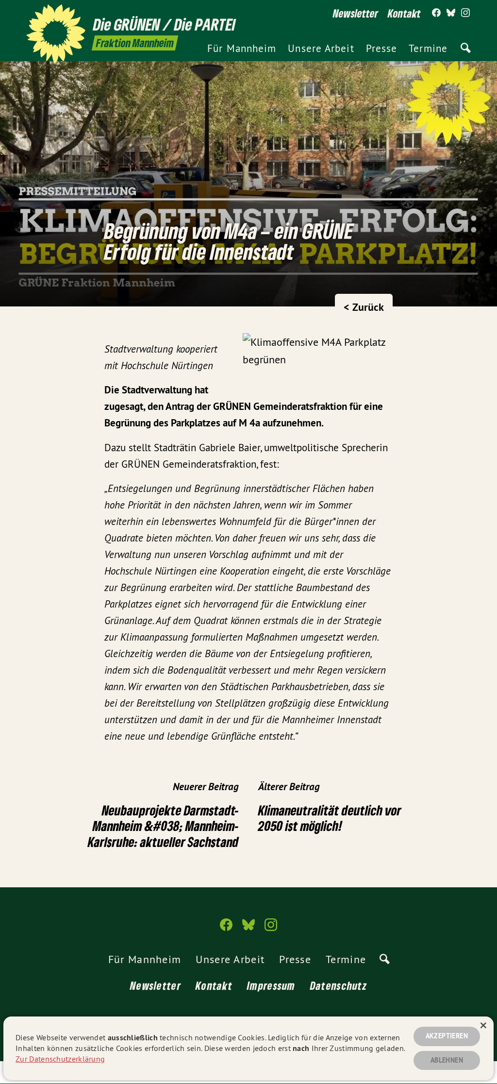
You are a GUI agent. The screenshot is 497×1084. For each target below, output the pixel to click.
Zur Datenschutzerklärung (60, 1059)
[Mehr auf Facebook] (436, 13)
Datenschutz (338, 985)
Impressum (271, 985)
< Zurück (364, 307)
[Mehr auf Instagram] (465, 13)
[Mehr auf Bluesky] (451, 13)
